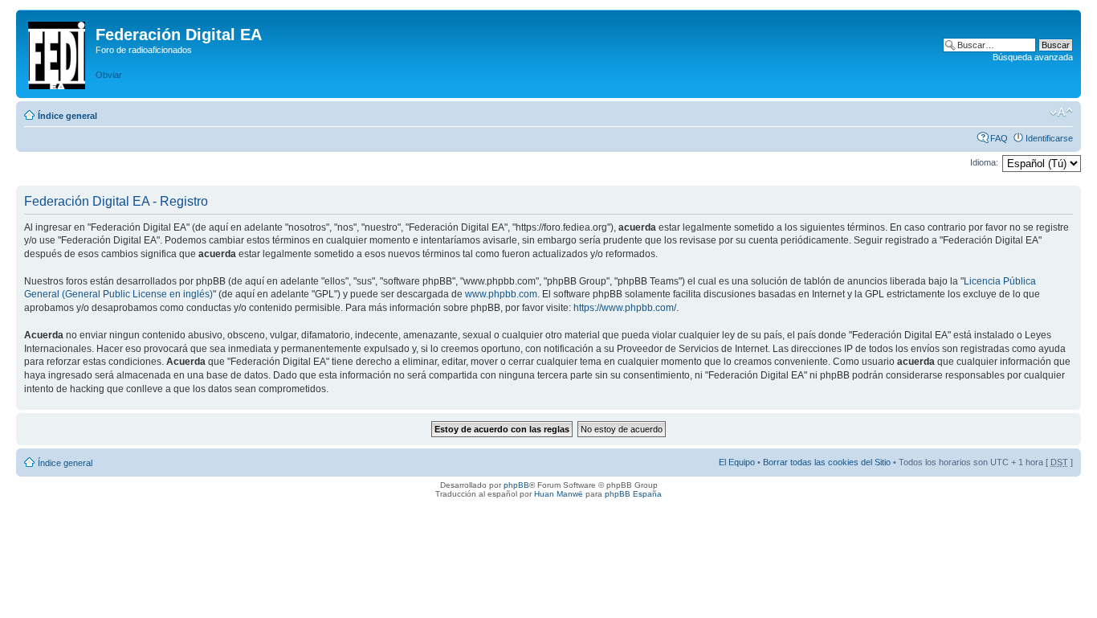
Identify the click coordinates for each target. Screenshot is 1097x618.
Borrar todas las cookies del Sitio (827, 462)
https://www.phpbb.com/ (624, 307)
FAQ (999, 138)
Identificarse (1049, 138)
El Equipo (737, 462)
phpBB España (633, 493)
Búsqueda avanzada (1033, 57)
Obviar (109, 75)
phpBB (516, 485)
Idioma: (984, 162)
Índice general (67, 116)
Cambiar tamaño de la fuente (1061, 112)
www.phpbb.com (501, 294)
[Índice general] (58, 52)
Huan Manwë (558, 493)
